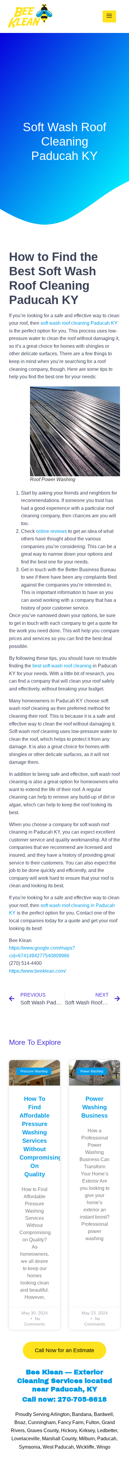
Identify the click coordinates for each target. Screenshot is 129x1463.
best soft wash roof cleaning (62, 665)
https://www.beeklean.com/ (37, 971)
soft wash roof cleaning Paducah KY (79, 323)
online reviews (51, 531)
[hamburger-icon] (109, 16)
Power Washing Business (94, 1107)
